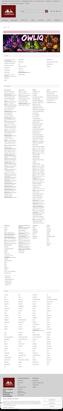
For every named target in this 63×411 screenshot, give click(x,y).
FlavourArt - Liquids (22, 91)
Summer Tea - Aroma (37, 185)
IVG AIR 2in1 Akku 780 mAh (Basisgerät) (24, 242)
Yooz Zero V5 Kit (7, 273)
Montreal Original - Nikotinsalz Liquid (8, 134)
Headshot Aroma (36, 132)
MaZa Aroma (35, 144)
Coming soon (7, 275)
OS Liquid (35, 339)
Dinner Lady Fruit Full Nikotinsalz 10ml (8, 110)
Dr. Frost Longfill (36, 114)
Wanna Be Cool (36, 364)
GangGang (35, 317)
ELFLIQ (34, 312)
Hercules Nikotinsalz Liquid (10, 127)
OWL (5, 341)
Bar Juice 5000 (50, 301)
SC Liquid (34, 348)
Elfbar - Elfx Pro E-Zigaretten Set (10, 239)
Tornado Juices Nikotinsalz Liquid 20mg (9, 179)
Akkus (19, 297)
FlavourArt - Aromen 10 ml (52, 95)
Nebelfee (48, 334)
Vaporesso (6, 267)
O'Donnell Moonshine (9, 279)
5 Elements (35, 93)
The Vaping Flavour (36, 355)
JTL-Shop (56, 409)
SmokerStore (35, 230)
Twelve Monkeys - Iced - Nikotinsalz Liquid (9, 182)
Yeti (5, 366)
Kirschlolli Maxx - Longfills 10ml (38, 140)
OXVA (5, 262)
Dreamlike (49, 310)
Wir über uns (7, 284)
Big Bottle (20, 303)
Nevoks (48, 337)
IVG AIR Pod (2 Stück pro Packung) (23, 245)
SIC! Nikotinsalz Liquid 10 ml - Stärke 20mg (10, 176)
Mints (5, 334)
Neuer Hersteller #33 (37, 337)
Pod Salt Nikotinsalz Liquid (9, 149)
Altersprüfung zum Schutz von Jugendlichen (11, 1)
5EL (5, 297)
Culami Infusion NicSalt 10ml (10, 106)
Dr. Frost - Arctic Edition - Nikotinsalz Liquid (9, 117)
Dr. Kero (20, 310)
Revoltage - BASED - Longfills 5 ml (38, 165)
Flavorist (34, 315)
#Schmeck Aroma (36, 91)
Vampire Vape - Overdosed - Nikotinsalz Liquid (10, 188)
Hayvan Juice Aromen (37, 130)
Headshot (34, 322)
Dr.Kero (34, 310)
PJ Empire (49, 341)
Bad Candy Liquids (36, 299)
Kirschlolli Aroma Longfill (38, 138)
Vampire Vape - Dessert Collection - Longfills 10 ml (38, 206)
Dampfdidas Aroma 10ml (38, 107)
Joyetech (6, 250)
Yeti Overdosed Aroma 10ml (38, 222)
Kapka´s (6, 328)
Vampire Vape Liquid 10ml (23, 104)
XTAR (48, 364)
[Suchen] (46, 11)
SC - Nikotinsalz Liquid (9, 170)
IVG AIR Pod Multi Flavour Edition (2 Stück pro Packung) (24, 248)
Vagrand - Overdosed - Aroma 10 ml (37, 199)
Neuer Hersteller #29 (22, 337)
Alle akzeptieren (52, 399)
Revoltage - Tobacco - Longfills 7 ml (37, 178)
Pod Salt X (35, 343)
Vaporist (20, 362)
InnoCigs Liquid (36, 324)
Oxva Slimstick (21, 250)
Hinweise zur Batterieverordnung (22, 71)
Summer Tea (35, 352)
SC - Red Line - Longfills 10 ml (38, 181)
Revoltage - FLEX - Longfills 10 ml (38, 168)
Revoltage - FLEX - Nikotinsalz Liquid (10, 157)
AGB (19, 64)
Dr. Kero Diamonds (36, 118)
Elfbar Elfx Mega (21, 230)
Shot (5, 350)
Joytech (48, 232)
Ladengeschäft (50, 64)
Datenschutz (11, 407)
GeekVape (6, 246)
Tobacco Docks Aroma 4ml (38, 193)
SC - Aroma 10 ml (50, 100)
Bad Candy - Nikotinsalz (9, 91)
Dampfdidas (21, 306)
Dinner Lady (6, 308)
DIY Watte (49, 229)
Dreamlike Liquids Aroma (38, 120)
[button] (51, 11)
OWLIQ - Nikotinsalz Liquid (9, 142)
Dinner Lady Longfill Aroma (38, 111)
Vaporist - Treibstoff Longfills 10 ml (38, 218)
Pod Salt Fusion (21, 343)
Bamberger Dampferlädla (38, 100)
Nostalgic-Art (7, 339)
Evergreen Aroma (36, 121)
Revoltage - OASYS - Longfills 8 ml (38, 175)
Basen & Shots (8, 277)
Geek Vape (49, 317)
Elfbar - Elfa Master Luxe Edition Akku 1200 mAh (9, 233)
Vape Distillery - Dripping (38, 216)
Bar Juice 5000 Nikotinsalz (9, 98)
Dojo (19, 294)
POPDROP (49, 343)
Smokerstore (6, 352)
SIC (19, 350)
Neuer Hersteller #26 (8, 337)
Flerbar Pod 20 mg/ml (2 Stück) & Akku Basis (23, 236)
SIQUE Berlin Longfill (37, 183)
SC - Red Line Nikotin (22, 100)
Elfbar (19, 312)
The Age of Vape (36, 187)
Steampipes (35, 232)
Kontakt (27, 3)
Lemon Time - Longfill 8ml (38, 142)
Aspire (5, 227)
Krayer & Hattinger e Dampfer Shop (37, 329)
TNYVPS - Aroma (36, 191)
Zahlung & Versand (22, 66)
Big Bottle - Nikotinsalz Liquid (9, 104)
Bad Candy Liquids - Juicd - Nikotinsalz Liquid (9, 94)
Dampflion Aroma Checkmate (39, 109)
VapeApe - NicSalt (8, 193)
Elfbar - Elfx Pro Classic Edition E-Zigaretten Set (9, 236)
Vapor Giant (35, 236)
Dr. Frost (6, 310)
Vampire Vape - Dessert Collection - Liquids (23, 102)
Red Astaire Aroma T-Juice (52, 98)
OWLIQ (19, 341)
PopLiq (5, 346)
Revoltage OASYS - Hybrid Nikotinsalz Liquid (9, 162)
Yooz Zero (20, 366)
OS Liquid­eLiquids (8, 137)
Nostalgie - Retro (8, 281)
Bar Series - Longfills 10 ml (38, 102)
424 (47, 294)
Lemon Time (49, 328)
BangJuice (20, 301)
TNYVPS (48, 355)
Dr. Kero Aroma (36, 116)
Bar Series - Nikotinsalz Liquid (9, 100)
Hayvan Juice (21, 322)
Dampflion (35, 306)
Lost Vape (6, 258)
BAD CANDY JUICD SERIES (38, 97)
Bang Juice (6, 301)
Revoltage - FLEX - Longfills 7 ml (38, 172)
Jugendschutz (56, 1)
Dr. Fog (48, 308)
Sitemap (48, 66)
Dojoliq (34, 308)
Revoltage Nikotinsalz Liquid (10, 159)
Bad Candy (20, 299)
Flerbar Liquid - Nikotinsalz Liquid (9, 125)
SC (19, 348)
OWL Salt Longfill (36, 157)
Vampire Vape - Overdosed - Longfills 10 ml (38, 212)
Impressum (5, 407)
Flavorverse (49, 315)
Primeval (34, 161)
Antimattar (35, 297)
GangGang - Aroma (36, 127)
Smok (5, 264)
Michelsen (49, 332)
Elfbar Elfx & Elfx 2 (8, 245)
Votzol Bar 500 (7, 364)
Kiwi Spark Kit (7, 253)
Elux (47, 312)
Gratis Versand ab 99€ (39, 1)
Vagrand (48, 357)
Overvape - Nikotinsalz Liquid (9, 139)
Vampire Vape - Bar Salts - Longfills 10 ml (38, 202)
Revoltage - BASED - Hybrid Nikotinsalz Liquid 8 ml (9, 154)
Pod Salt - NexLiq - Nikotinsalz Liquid (8, 147)
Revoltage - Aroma (36, 163)
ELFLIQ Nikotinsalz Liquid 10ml (9, 120)
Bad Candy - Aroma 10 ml (52, 91)
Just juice (20, 326)
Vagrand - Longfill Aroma (38, 197)
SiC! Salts (6, 294)
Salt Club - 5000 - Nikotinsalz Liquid (10, 165)
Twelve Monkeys (7, 357)
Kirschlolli (20, 328)
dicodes (6, 229)
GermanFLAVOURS (22, 319)
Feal (19, 315)
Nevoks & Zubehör (8, 260)
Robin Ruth (49, 346)
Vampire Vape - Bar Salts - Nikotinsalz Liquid (9, 185)
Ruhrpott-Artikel (8, 282)
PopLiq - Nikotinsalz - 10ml (9, 151)
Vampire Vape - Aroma (51, 102)
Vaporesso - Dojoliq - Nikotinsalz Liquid (8, 196)
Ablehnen (52, 406)
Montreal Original (36, 334)
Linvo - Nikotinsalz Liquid (9, 132)
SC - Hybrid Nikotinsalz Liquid (9, 168)
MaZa (34, 332)
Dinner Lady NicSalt (8, 112)
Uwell (5, 265)
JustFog (34, 326)
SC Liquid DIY (49, 348)
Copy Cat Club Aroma (37, 105)
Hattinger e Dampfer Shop (52, 61)
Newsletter (6, 78)
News (5, 80)
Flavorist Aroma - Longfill (38, 123)
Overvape (49, 339)
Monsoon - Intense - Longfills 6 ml (38, 149)
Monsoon (20, 334)
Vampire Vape (7, 359)
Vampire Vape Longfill (37, 214)
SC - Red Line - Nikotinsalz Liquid (9, 173)
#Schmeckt (35, 294)
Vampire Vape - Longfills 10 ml (38, 209)
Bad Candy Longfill (36, 98)
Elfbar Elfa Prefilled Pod (23, 228)
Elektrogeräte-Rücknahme (27, 1)
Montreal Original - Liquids (24, 98)
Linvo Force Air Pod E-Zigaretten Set (8, 256)
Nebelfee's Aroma (36, 156)
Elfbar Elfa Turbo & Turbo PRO (9, 242)
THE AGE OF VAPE (22, 355)
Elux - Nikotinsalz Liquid (9, 122)
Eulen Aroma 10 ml (51, 93)
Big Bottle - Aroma (36, 104)
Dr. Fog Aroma (35, 113)
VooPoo (5, 269)
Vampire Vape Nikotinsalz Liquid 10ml (9, 191)
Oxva (48, 238)
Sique (34, 350)
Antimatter (35, 95)
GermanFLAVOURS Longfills (38, 129)
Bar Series (6, 303)
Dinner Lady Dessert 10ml (9, 108)
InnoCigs (20, 324)
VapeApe (34, 359)
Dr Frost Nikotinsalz (8, 114)
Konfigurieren (52, 403)
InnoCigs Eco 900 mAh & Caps (23, 239)
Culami (5, 306)
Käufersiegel (4, 3)
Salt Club (6, 348)
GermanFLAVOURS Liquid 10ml (23, 94)
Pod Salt (6, 343)
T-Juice (48, 352)
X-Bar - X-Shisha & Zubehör (10, 271)
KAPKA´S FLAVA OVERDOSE (38, 136)
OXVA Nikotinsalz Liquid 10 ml (9, 144)
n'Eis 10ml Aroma (36, 154)
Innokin (48, 324)
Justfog (5, 252)
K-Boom (48, 326)
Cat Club (34, 303)
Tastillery (6, 355)
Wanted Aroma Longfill (37, 221)
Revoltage (35, 346)
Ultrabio (20, 357)
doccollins (20, 308)
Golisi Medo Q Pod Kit (8, 248)
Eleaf (5, 230)
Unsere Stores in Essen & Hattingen (16, 3)
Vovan (19, 364)
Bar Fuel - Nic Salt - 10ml (9, 96)
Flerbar (19, 317)
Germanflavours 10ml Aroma (53, 97)
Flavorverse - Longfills (37, 125)
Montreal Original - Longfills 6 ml (38, 152)
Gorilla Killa (6, 322)
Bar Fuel (34, 301)
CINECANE (49, 303)
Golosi (48, 319)
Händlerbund (48, 1)
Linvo (5, 332)
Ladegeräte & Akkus (51, 236)
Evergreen (6, 315)
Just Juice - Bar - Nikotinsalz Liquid (10, 130)
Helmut (48, 322)
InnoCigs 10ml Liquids (23, 96)
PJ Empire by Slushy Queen (38, 159)
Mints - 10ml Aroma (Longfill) (38, 146)
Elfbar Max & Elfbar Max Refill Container (23, 233)
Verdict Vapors (36, 362)
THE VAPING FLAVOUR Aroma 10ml (38, 189)
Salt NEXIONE (21, 252)
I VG (5, 324)
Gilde (34, 319)
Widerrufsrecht (21, 74)
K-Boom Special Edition (37, 134)
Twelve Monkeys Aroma (37, 195)
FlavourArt (6, 317)
